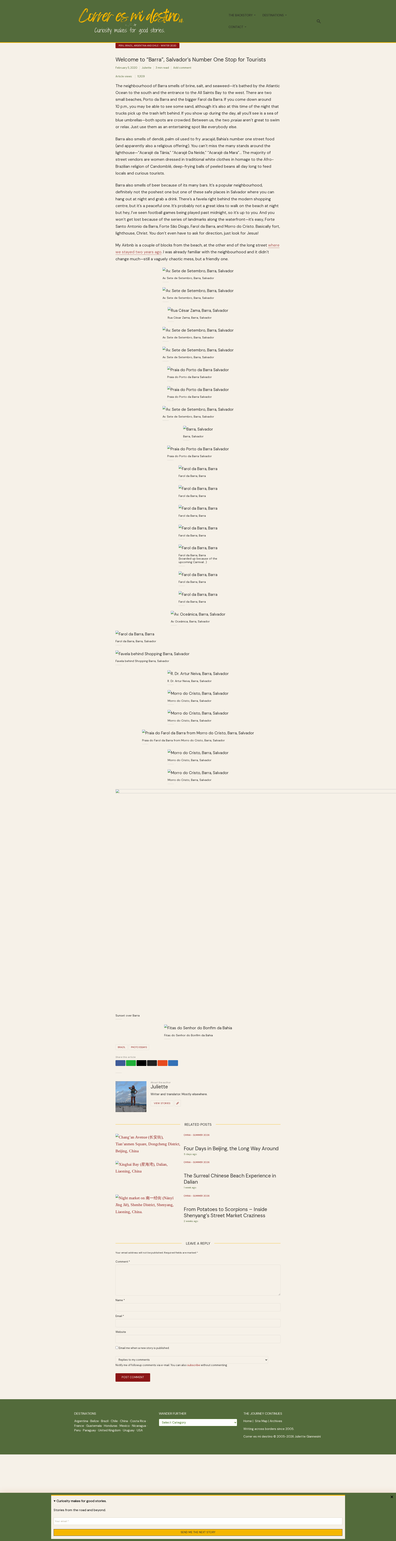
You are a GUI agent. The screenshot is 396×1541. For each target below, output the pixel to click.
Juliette (146, 67)
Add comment (182, 67)
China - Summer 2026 (197, 1135)
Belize (94, 1421)
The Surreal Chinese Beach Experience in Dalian (230, 1179)
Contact (236, 27)
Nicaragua (139, 1426)
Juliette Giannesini (308, 1436)
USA (140, 1430)
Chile (114, 1421)
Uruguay (128, 1430)
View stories (162, 1103)
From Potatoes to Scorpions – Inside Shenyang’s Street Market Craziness (225, 1212)
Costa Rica (138, 1421)
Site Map (261, 1421)
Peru (77, 1430)
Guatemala (94, 1426)
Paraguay (89, 1430)
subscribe (193, 1365)
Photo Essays (139, 1047)
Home (247, 1421)
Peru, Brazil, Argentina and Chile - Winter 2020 (147, 45)
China (124, 1421)
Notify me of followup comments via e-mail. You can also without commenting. (172, 1365)
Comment (123, 1261)
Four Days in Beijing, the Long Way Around (231, 1148)
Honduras (110, 1426)
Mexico (125, 1426)
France (79, 1426)
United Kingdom (109, 1430)
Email (120, 1316)
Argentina (81, 1421)
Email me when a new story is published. (144, 1348)
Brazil (121, 1047)
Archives (276, 1421)
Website (121, 1332)
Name (120, 1300)
